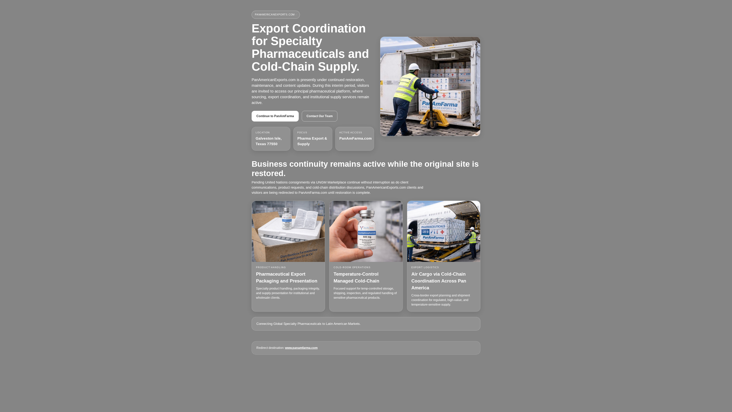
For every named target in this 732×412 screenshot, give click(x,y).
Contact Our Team (320, 116)
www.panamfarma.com (301, 347)
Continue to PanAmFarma (275, 116)
